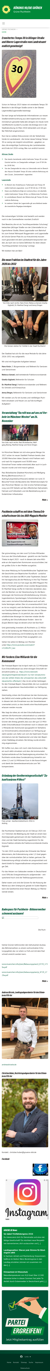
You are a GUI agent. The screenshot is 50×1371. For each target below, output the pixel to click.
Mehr (44, 500)
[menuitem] (9, 1362)
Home (9, 1362)
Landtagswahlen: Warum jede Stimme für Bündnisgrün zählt (25, 1251)
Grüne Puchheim (9, 29)
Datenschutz (25, 1368)
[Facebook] (21, 1356)
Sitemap (24, 1362)
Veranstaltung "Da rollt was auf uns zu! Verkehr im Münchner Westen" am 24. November (24, 416)
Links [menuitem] (27, 1357)
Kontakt (16, 1362)
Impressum (39, 1362)
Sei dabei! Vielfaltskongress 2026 (18, 1234)
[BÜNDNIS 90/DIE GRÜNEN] (6, 9)
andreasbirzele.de (9, 1064)
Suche (31, 1362)
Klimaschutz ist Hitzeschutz (16, 1272)
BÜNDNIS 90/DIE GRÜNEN (27, 8)
